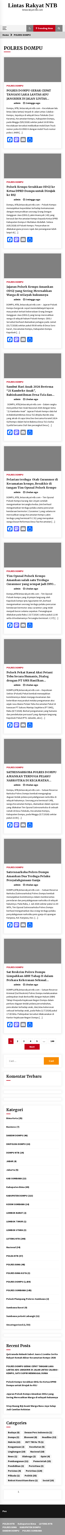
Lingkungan (16, 1451)
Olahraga (29, 1456)
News (12, 1456)
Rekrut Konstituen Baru (23, 1480)
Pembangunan (18, 1461)
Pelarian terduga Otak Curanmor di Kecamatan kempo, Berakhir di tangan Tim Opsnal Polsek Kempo (32, 483)
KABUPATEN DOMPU (16, 1195)
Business (11, 1126)
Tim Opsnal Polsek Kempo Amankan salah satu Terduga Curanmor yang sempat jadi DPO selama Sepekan (29, 580)
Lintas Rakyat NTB (32, 5)
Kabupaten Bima (15, 1187)
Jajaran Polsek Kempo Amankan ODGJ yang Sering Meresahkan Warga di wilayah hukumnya (29, 290)
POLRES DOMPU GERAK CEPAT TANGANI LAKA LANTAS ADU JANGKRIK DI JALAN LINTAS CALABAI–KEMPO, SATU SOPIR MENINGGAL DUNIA (28, 95)
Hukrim (14, 1442)
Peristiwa (34, 1470)
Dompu (13, 1437)
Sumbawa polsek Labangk (20, 1316)
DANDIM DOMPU (14, 1135)
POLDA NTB (12, 1255)
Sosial (48, 1480)
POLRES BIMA (13, 1264)
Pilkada (14, 1475)
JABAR (9, 1161)
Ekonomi (30, 1437)
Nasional (11, 1247)
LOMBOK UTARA (14, 1230)
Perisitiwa (36, 1466)
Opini (45, 1456)
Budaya (14, 1432)
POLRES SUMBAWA (16, 1290)
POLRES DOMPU (14, 85)
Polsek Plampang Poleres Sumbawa (26, 1298)
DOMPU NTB (12, 1152)
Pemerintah (42, 1461)
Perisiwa (14, 1470)
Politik (31, 1475)
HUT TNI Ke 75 (34, 1442)
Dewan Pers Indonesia (38, 1432)
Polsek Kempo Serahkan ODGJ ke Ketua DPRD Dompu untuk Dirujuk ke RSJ (30, 191)
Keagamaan (16, 1446)
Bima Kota (12, 1118)
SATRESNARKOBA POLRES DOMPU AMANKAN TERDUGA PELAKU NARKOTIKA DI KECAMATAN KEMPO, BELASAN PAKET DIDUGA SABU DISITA (31, 776)
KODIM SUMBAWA (15, 1204)
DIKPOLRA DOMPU (16, 1144)
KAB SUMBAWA (14, 1178)
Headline (49, 1437)
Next (32, 1046)
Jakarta (10, 1169)
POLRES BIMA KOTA (16, 1273)
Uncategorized (14, 1324)
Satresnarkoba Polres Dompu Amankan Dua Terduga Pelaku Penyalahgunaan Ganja (28, 876)
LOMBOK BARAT (14, 1212)
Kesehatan (36, 1446)
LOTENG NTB (13, 1238)
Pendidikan (16, 1466)
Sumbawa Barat (15, 1307)
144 (52, 1041)
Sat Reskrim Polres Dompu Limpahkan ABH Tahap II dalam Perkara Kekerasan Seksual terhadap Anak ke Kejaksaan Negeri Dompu (29, 976)
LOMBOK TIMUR (14, 1221)
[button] (29, 28)
